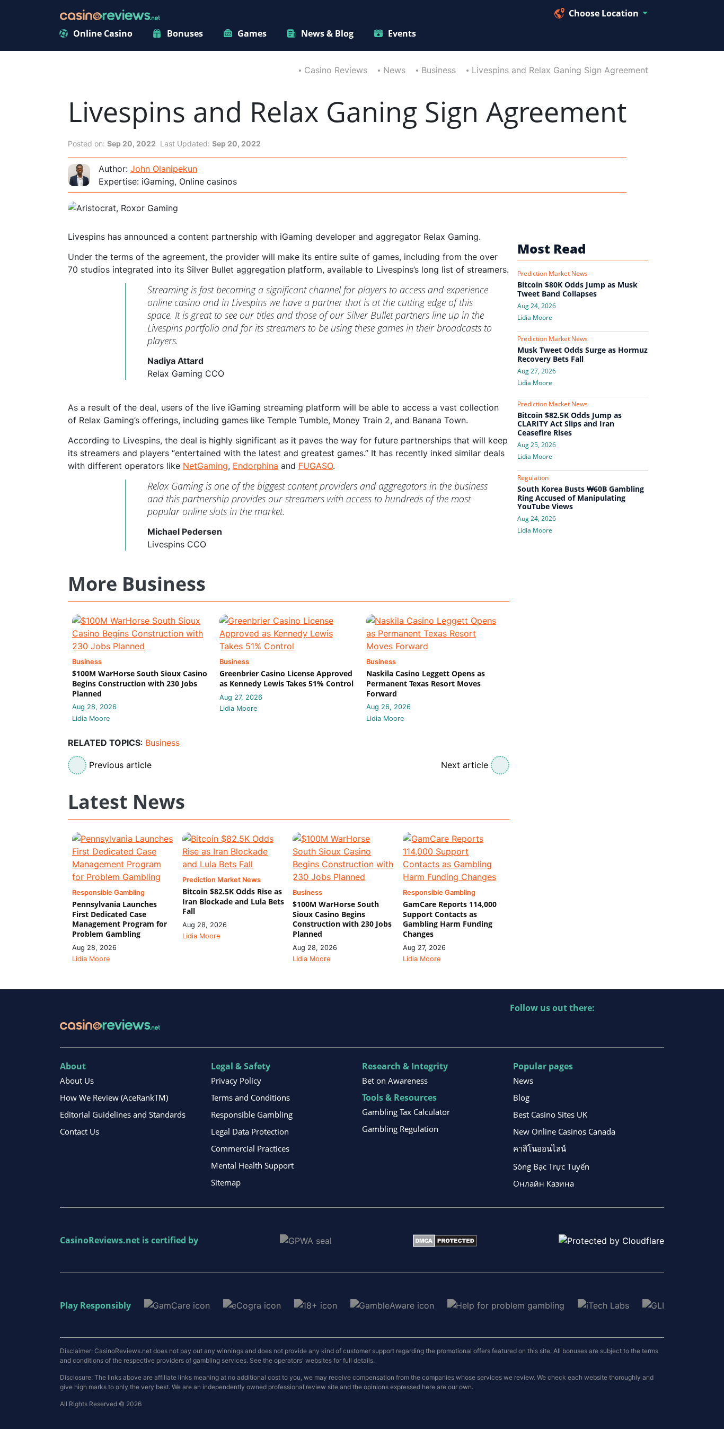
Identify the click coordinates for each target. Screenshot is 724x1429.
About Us (77, 1080)
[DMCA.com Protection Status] (445, 1239)
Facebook (610, 1030)
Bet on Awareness (395, 1080)
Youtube (587, 1030)
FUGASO (315, 465)
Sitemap (226, 1182)
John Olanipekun (163, 168)
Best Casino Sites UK (550, 1114)
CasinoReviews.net (100, 1240)
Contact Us (79, 1131)
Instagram (632, 1030)
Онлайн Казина (543, 1183)
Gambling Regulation (400, 1128)
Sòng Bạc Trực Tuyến (551, 1166)
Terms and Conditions (250, 1097)
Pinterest (564, 1030)
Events (402, 33)
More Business (137, 584)
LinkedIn (541, 1030)
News (394, 70)
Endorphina (255, 465)
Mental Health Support (252, 1165)
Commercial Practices (250, 1148)
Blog (521, 1097)
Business (438, 70)
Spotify (655, 1030)
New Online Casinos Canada (564, 1131)
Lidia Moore (91, 718)
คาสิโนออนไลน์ (539, 1148)
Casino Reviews (335, 70)
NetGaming (205, 465)
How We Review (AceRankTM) (114, 1097)
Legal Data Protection (250, 1131)
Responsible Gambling (252, 1114)
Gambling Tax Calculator (406, 1111)
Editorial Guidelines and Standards (123, 1114)
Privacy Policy (236, 1080)
